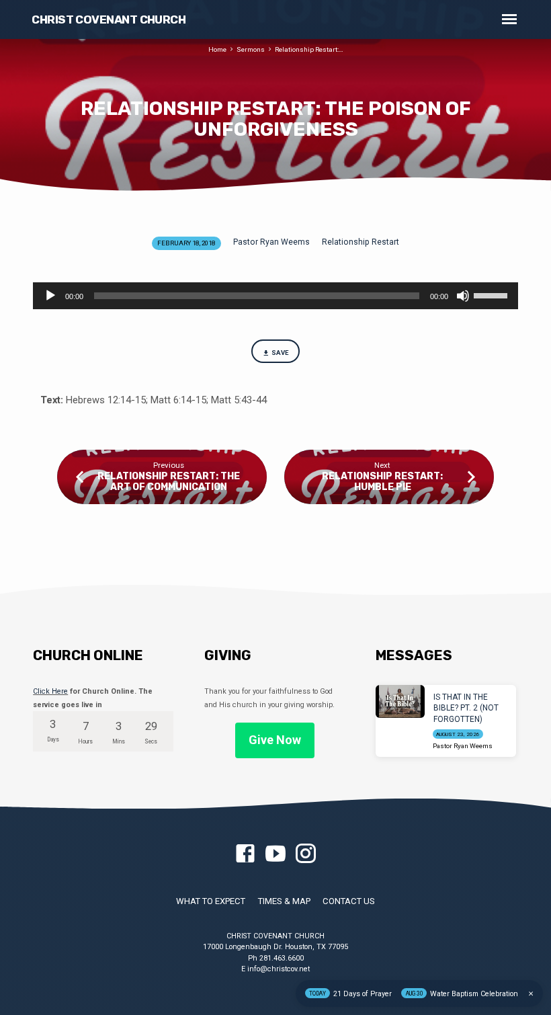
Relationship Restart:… (309, 49)
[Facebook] (245, 854)
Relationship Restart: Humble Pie (382, 482)
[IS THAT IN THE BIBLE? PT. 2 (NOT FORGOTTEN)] (400, 701)
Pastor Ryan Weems (271, 242)
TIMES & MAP (284, 901)
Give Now (275, 740)
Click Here (50, 691)
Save (280, 352)
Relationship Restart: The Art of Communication (168, 482)
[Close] (530, 993)
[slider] (492, 294)
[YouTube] (275, 854)
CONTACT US (349, 901)
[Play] (50, 295)
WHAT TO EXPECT (210, 901)
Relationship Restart (360, 242)
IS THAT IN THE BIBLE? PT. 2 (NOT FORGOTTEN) (466, 708)
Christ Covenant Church (108, 19)
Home (217, 49)
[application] (275, 295)
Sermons (251, 49)
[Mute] (463, 295)
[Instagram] (306, 854)
